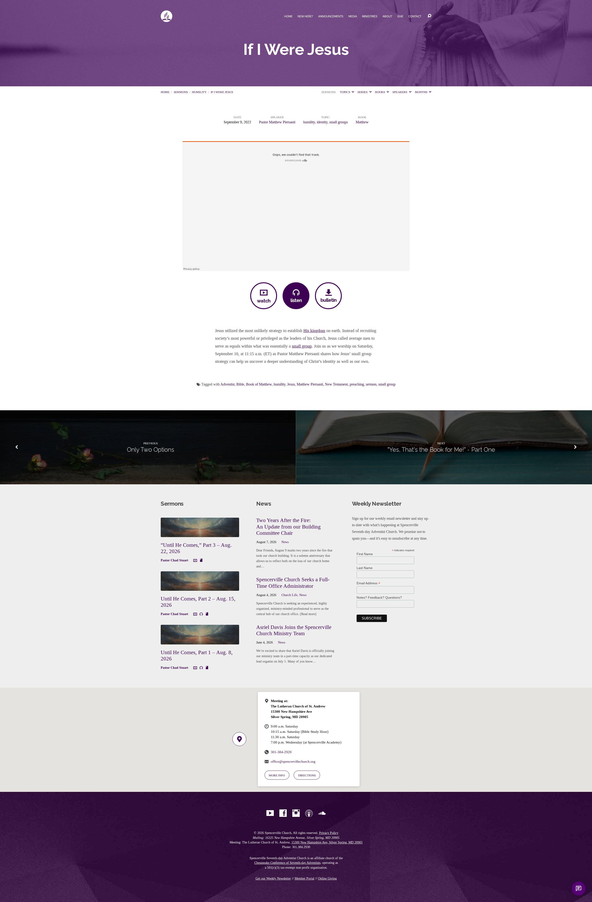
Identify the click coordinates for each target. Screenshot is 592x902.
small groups (338, 122)
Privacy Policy (328, 833)
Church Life (289, 595)
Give (400, 16)
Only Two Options (150, 449)
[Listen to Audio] (201, 614)
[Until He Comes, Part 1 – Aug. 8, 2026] (200, 641)
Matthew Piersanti (310, 384)
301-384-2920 (281, 752)
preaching (357, 384)
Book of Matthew (259, 384)
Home (288, 16)
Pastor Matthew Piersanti (277, 122)
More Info (277, 775)
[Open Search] (429, 16)
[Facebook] (283, 813)
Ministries (369, 16)
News (285, 542)
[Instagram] (296, 813)
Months (421, 92)
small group (302, 346)
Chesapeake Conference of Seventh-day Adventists (287, 863)
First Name (365, 554)
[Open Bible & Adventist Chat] (579, 889)
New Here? (305, 16)
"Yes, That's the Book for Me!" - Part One (441, 449)
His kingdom (314, 330)
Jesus (291, 384)
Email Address (368, 583)
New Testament (336, 384)
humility (199, 92)
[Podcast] (309, 813)
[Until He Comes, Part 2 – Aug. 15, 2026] (200, 587)
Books (380, 92)
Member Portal (304, 878)
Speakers (400, 92)
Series (363, 92)
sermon (371, 384)
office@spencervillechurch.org (293, 761)
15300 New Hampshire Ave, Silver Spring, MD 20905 (327, 842)
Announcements (330, 16)
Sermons (181, 92)
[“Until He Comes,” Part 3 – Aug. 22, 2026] (200, 534)
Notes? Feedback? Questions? (379, 597)
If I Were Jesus (222, 92)
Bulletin (328, 300)
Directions (307, 775)
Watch (263, 301)
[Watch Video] (195, 561)
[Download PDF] (201, 560)
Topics (345, 92)
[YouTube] (270, 813)
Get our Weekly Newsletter (273, 878)
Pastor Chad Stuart (174, 560)
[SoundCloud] (322, 813)
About (387, 16)
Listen (296, 300)
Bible (240, 384)
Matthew (362, 122)
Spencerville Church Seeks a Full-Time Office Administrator (293, 582)
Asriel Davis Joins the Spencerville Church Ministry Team (293, 630)
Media (352, 16)
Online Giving (327, 878)
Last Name (365, 568)
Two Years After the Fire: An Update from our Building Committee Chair (288, 526)
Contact (414, 16)
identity (322, 122)
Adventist (227, 384)
